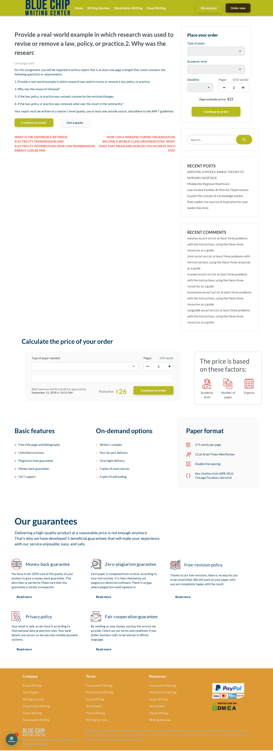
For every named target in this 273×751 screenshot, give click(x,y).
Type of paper (196, 43)
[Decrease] (147, 366)
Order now (238, 8)
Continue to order (34, 122)
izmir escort (195, 256)
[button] (12, 739)
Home (79, 8)
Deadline (193, 79)
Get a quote (75, 122)
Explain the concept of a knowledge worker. (215, 196)
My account (209, 8)
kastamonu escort (199, 292)
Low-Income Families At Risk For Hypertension (217, 190)
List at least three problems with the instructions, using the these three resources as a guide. (217, 244)
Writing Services (98, 8)
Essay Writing (156, 8)
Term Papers (31, 692)
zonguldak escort (198, 310)
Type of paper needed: (46, 358)
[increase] (243, 87)
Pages (223, 79)
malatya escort (197, 238)
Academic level (197, 61)
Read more (24, 597)
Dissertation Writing (128, 8)
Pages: (147, 358)
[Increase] (169, 366)
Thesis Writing (32, 713)
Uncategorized (24, 63)
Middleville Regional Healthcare (208, 184)
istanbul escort (197, 274)
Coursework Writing (36, 720)
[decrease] (224, 87)
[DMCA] (224, 706)
